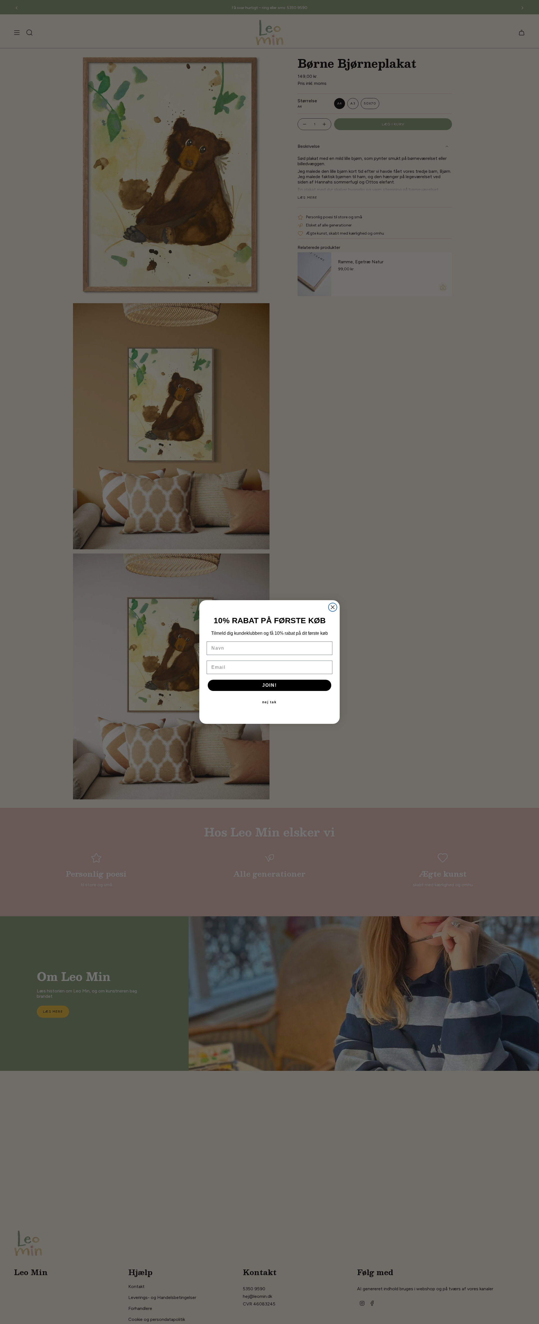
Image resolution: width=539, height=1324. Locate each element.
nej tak (269, 702)
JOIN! (269, 685)
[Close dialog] (332, 607)
